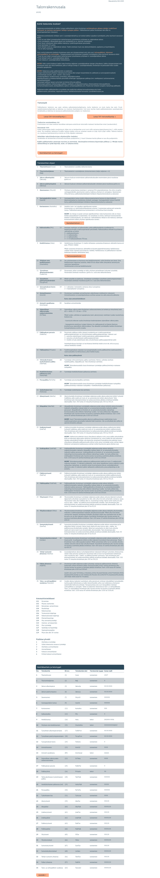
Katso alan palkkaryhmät (73, 355)
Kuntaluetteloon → (74, 223)
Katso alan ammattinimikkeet (74, 299)
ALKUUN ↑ (42, 875)
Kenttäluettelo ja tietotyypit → (52, 153)
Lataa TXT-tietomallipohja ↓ (105, 117)
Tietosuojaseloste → (75, 256)
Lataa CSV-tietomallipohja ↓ (55, 117)
